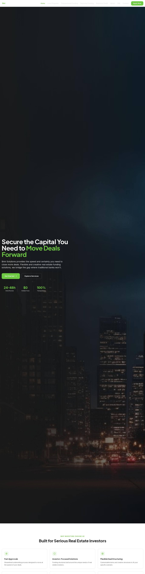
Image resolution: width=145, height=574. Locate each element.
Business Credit (102, 3)
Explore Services (32, 276)
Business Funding (87, 3)
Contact (126, 3)
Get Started (9, 276)
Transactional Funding (69, 3)
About (113, 3)
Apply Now (137, 3)
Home (43, 3)
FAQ (118, 3)
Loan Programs (53, 3)
